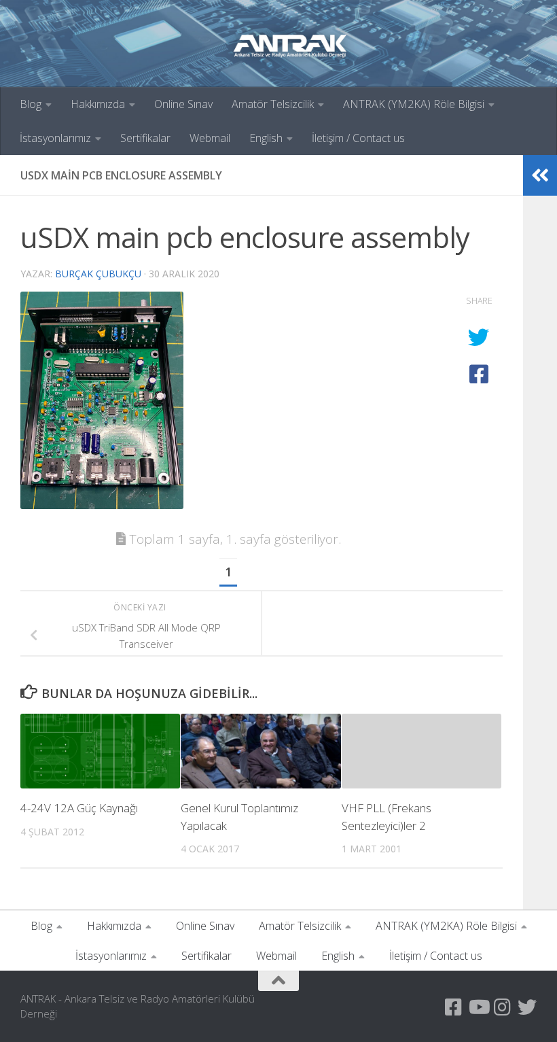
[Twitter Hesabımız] (527, 1007)
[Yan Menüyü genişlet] (540, 175)
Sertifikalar (145, 138)
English (266, 138)
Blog (30, 104)
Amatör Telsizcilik (273, 104)
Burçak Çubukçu (98, 273)
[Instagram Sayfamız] (502, 1007)
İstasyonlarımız (55, 138)
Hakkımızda (98, 104)
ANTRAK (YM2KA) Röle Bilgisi (413, 104)
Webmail (210, 138)
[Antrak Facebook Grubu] (453, 1007)
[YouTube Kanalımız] (478, 1007)
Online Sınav (183, 104)
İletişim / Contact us (358, 138)
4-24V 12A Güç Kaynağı (79, 808)
